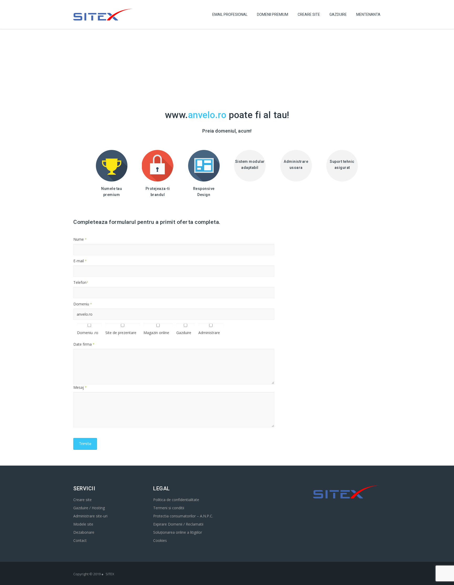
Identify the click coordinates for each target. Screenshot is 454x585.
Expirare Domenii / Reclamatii (178, 524)
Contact (80, 540)
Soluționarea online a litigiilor (177, 532)
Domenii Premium (272, 14)
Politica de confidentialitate (176, 499)
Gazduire (338, 14)
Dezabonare (83, 532)
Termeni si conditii (168, 507)
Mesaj (80, 387)
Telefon (80, 282)
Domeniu (82, 303)
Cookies (160, 540)
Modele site (83, 524)
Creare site (82, 499)
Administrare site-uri (90, 515)
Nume (80, 239)
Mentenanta (368, 14)
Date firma (84, 344)
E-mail (80, 260)
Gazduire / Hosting (89, 507)
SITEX (110, 574)
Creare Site (309, 14)
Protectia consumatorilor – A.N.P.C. (183, 515)
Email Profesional (229, 14)
